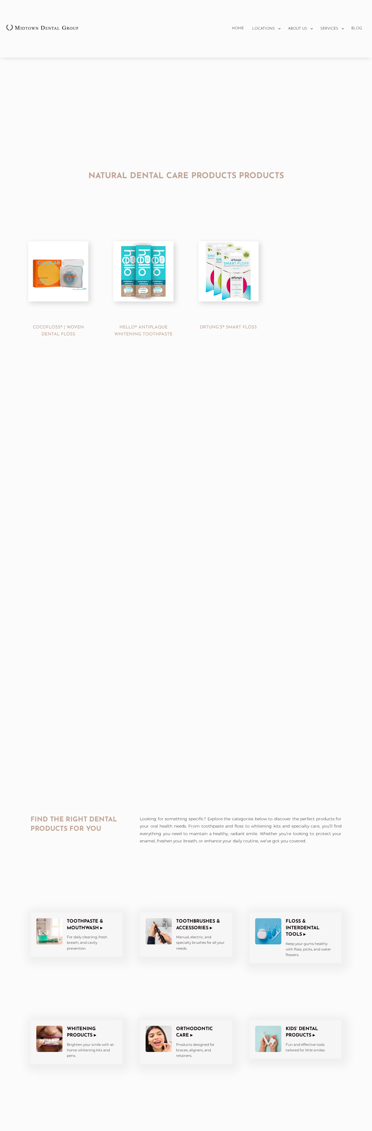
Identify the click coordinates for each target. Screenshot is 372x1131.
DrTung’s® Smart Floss (228, 327)
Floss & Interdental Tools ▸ (302, 928)
